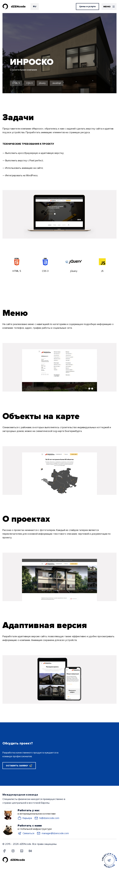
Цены (87, 6)
